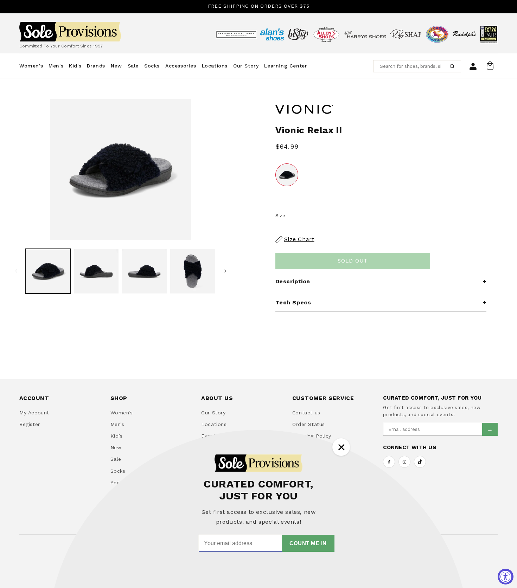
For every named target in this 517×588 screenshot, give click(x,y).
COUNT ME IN (308, 543)
